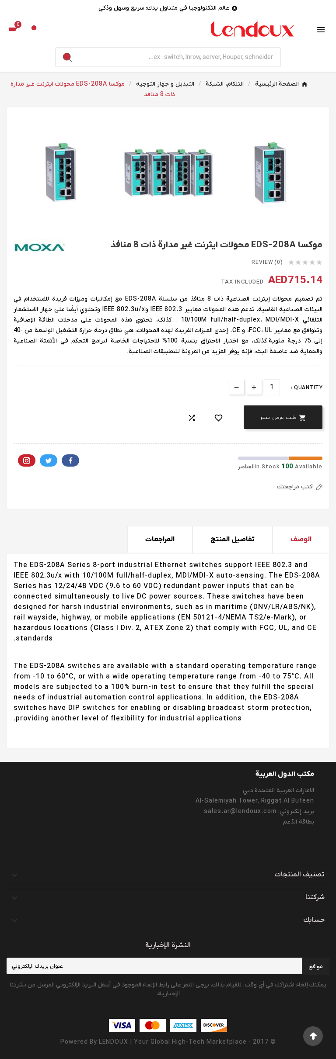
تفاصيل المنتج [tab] (232, 539)
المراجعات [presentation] (160, 539)
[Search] (67, 57)
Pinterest (26, 460)
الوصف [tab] (301, 539)
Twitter (48, 460)
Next (309, 120)
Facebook (70, 460)
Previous (26, 120)
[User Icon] (34, 30)
